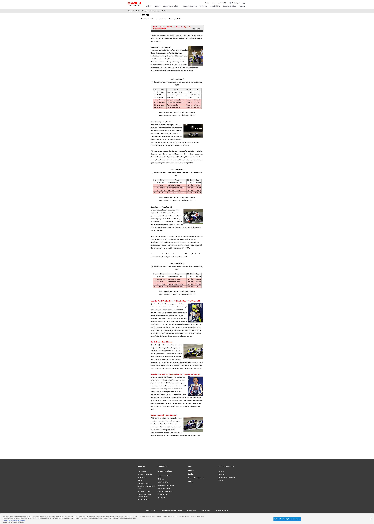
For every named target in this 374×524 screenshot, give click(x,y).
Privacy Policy (191, 511)
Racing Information (147, 11)
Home (207, 3)
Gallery (148, 6)
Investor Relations (229, 6)
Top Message (142, 471)
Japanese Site (222, 3)
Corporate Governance (165, 491)
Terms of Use (150, 511)
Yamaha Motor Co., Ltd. (134, 11)
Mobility (221, 471)
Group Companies (143, 499)
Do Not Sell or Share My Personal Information (287, 519)
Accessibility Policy (221, 511)
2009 (163, 11)
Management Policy (164, 476)
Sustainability (215, 6)
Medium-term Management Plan (146, 487)
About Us (203, 6)
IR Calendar (161, 497)
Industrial (221, 474)
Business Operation (144, 491)
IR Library (161, 479)
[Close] (371, 518)
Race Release (157, 11)
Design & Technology (196, 478)
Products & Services (189, 6)
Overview (141, 480)
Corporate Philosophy (145, 474)
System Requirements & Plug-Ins (171, 511)
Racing (242, 6)
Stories (157, 6)
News (213, 3)
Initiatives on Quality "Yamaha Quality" (144, 495)
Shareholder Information (166, 485)
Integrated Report (163, 482)
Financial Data (162, 494)
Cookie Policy (205, 511)
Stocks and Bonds (164, 488)
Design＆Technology (170, 6)
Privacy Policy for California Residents (14, 520)
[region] (187, 518)
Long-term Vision (143, 483)
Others (220, 480)
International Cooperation (226, 477)
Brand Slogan (142, 477)
